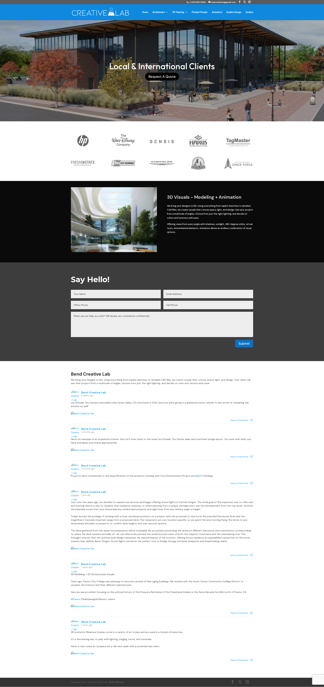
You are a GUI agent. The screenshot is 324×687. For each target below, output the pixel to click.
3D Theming (178, 12)
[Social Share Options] (251, 420)
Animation (217, 12)
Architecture (158, 12)
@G (198, 475)
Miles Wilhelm (116, 682)
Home (145, 12)
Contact (249, 12)
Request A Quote (162, 76)
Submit (244, 343)
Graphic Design (233, 12)
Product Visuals (200, 12)
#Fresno (75, 599)
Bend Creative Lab (90, 374)
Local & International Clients (162, 66)
